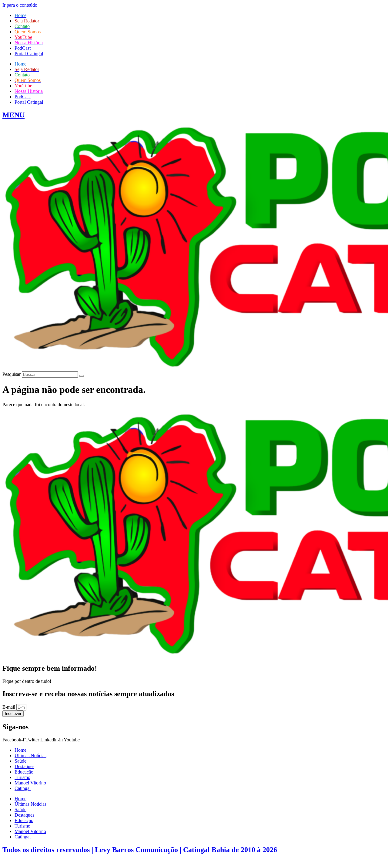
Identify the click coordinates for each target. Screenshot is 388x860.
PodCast (23, 48)
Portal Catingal (29, 53)
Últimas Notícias (30, 755)
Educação (24, 771)
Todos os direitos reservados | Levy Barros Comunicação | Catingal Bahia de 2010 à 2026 (139, 850)
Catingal (23, 788)
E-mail (9, 707)
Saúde (20, 761)
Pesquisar (11, 374)
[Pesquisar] (81, 376)
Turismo (22, 777)
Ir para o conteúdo (19, 5)
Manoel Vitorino (30, 782)
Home (20, 750)
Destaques (24, 766)
